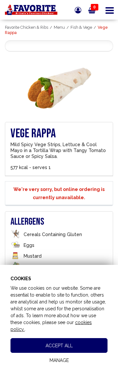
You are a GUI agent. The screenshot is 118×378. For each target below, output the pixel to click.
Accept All (59, 345)
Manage (59, 360)
